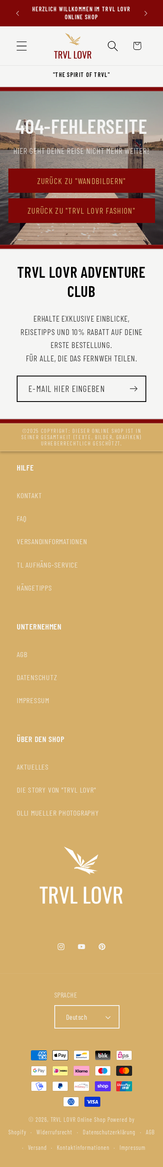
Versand (37, 1147)
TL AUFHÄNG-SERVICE (47, 564)
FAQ (21, 518)
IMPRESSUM (33, 700)
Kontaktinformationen (83, 1147)
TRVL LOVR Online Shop (78, 1119)
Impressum (132, 1147)
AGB (22, 654)
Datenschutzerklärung (109, 1132)
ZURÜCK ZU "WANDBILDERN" (81, 181)
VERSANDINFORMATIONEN (52, 541)
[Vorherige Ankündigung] (17, 13)
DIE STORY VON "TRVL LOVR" (56, 789)
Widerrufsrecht (54, 1132)
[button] (21, 46)
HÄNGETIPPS (34, 587)
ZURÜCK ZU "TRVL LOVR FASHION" (81, 210)
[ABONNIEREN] (133, 389)
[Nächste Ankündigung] (146, 13)
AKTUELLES (33, 766)
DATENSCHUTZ (37, 677)
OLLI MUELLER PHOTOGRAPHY (58, 812)
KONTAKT (29, 495)
